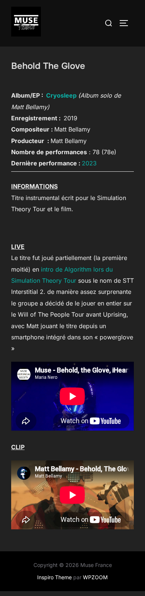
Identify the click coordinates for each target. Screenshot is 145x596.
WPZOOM (95, 577)
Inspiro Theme (54, 577)
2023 (89, 163)
